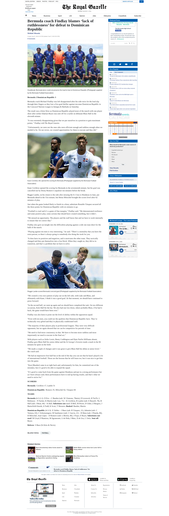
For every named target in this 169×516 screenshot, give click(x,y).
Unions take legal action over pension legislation (123, 109)
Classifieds (122, 16)
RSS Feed (135, 489)
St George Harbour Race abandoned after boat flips (123, 80)
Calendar (76, 497)
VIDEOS (38, 1)
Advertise (93, 497)
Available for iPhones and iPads (104, 479)
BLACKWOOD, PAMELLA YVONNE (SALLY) (122, 179)
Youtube (135, 485)
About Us (93, 485)
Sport (60, 16)
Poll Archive (114, 170)
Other (113, 161)
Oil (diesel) (114, 154)
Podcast (135, 493)
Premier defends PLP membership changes (121, 84)
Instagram (123, 493)
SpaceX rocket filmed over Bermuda (119, 100)
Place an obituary (130, 186)
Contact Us (94, 489)
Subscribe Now (29, 12)
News (34, 16)
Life (70, 16)
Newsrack (76, 500)
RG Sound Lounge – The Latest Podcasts (124, 220)
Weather (76, 493)
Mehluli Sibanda (33, 33)
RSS (57, 1)
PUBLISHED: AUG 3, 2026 (115, 241)
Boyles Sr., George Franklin (116, 182)
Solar (113, 157)
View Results (114, 168)
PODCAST (51, 1)
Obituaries (107, 16)
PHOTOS (44, 1)
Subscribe (137, 16)
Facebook (123, 485)
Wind (113, 159)
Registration (106, 485)
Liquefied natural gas (117, 150)
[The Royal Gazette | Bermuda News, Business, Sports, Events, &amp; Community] (84, 7)
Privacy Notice (105, 490)
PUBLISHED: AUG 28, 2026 (116, 224)
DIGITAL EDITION (30, 1)
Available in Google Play (132, 479)
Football (45, 433)
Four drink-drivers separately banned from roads (122, 104)
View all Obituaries (116, 186)
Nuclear (114, 152)
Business (47, 16)
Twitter (123, 489)
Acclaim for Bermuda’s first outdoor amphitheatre (123, 76)
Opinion (82, 16)
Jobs (94, 16)
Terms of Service (80, 474)
